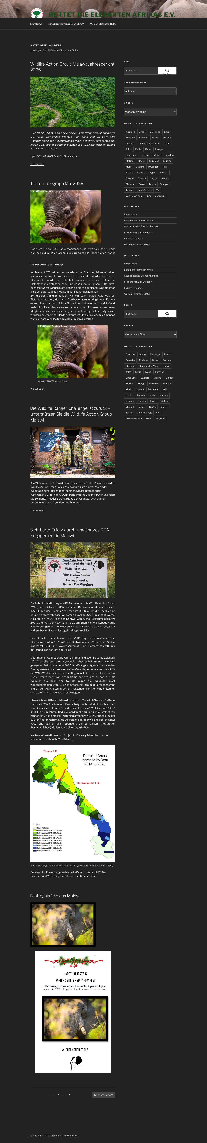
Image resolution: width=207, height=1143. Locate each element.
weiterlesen (37, 164)
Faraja (155, 137)
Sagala (153, 178)
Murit (128, 166)
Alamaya (130, 131)
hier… (97, 735)
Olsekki (130, 178)
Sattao (164, 178)
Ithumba (130, 143)
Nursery (164, 172)
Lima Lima (131, 155)
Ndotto (129, 172)
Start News (36, 23)
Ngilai (152, 172)
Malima (130, 160)
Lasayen (159, 149)
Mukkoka (154, 160)
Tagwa (152, 184)
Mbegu (141, 160)
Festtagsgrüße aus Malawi (55, 895)
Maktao (169, 155)
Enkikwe (143, 137)
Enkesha (130, 137)
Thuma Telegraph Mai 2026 (56, 183)
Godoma (167, 137)
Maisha (157, 155)
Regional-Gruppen (133, 238)
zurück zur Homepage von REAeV (66, 23)
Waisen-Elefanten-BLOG (103, 23)
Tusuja (129, 190)
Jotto (128, 149)
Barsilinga (155, 131)
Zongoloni (160, 195)
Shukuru (130, 184)
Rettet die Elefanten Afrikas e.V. (112, 14)
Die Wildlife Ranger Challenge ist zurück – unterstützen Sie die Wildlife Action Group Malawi (71, 414)
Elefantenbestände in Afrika (138, 220)
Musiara (140, 166)
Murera (167, 160)
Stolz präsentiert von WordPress (62, 1135)
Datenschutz (130, 214)
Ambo (142, 131)
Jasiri (166, 143)
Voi (157, 190)
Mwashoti (153, 166)
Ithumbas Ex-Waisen (149, 143)
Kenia (138, 149)
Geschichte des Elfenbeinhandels (141, 226)
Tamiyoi (164, 184)
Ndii (165, 166)
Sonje (142, 184)
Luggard (145, 155)
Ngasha (141, 172)
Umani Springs (144, 190)
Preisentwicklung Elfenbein (138, 232)
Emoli (167, 131)
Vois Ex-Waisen (134, 195)
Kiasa (148, 149)
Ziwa (148, 195)
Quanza (142, 178)
